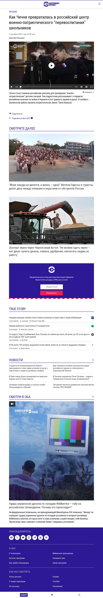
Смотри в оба (20, 397)
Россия (13, 11)
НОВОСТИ (16, 360)
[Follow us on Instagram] (29, 537)
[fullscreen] (91, 86)
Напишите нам (59, 558)
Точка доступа (15, 577)
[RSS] (40, 537)
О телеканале (15, 553)
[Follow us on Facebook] (11, 537)
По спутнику (14, 586)
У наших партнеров (17, 581)
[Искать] (79, 595)
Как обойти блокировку (19, 563)
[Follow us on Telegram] (34, 537)
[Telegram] (52, 595)
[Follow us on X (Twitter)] (17, 537)
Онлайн (56, 577)
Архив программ (59, 563)
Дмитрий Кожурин (16, 38)
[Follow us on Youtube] (23, 537)
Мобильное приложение (63, 553)
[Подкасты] (46, 537)
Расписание (58, 586)
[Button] (15, 114)
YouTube (56, 581)
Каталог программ (17, 558)
